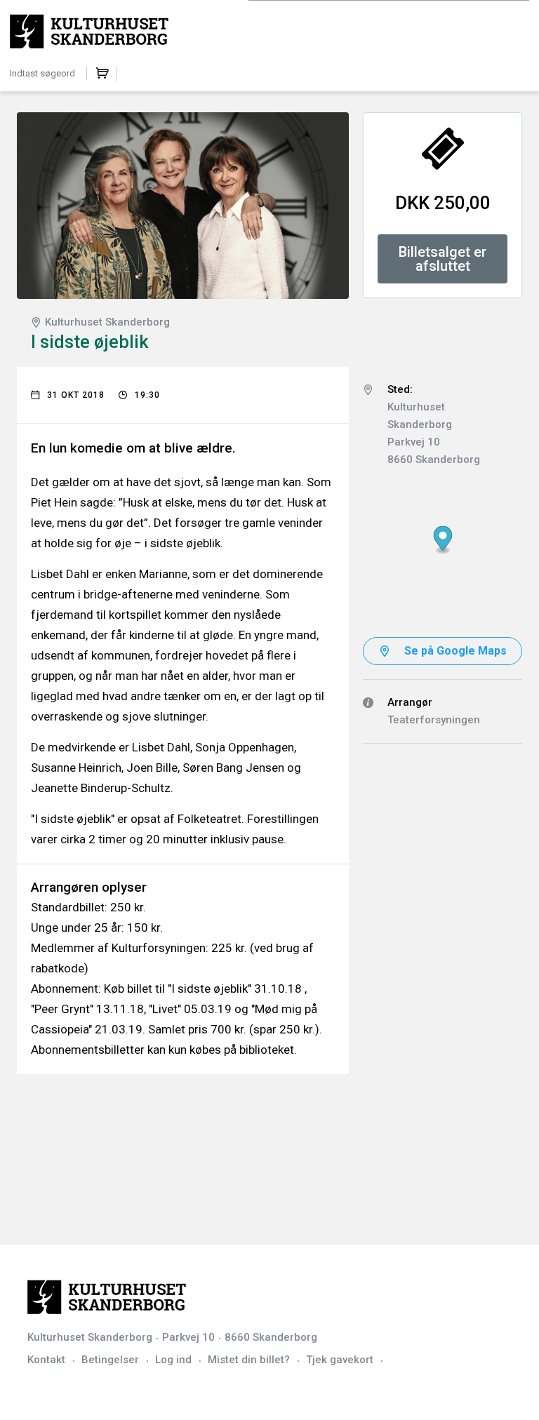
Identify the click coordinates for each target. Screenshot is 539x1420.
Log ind (173, 1359)
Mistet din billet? (249, 1359)
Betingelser (110, 1359)
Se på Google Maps (455, 650)
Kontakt (46, 1359)
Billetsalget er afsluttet (442, 258)
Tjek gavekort (339, 1359)
